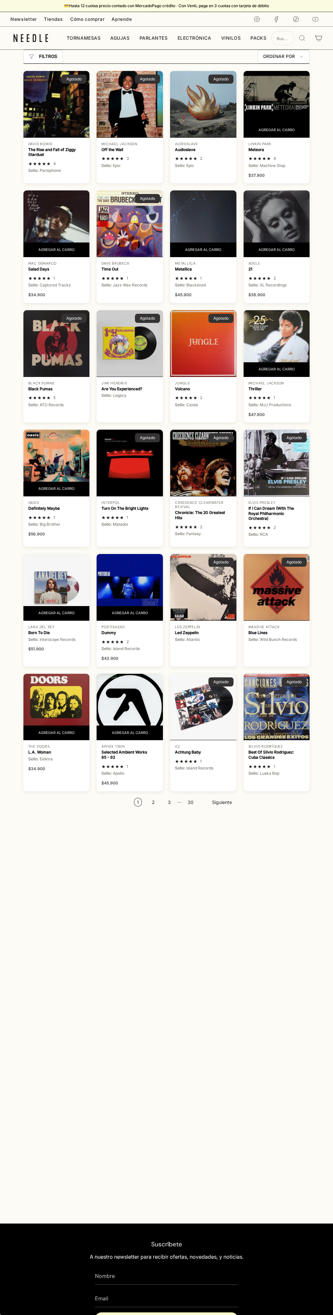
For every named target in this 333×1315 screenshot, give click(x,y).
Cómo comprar (87, 19)
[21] (277, 223)
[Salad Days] (56, 223)
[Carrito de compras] (318, 38)
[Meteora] (277, 104)
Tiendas (53, 19)
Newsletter (23, 19)
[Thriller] (277, 343)
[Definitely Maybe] (56, 463)
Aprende (122, 19)
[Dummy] (130, 587)
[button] (84, 38)
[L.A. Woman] (56, 707)
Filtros (48, 56)
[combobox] (283, 38)
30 (190, 802)
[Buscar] (302, 38)
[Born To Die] (56, 587)
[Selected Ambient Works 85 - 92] (130, 707)
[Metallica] (203, 223)
